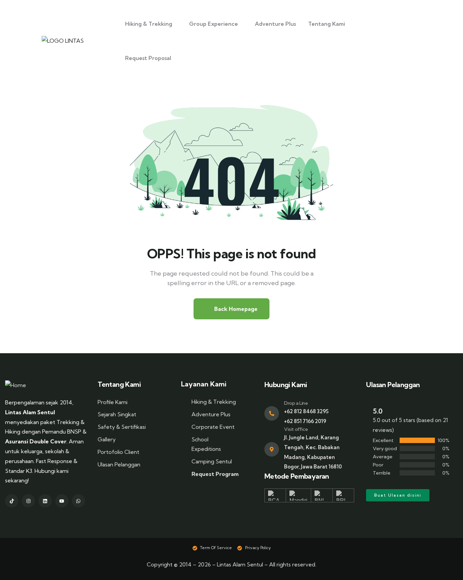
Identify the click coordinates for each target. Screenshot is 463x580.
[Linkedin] (45, 500)
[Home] (15, 385)
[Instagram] (28, 500)
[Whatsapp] (78, 500)
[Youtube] (61, 500)
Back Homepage (235, 308)
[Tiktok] (11, 500)
